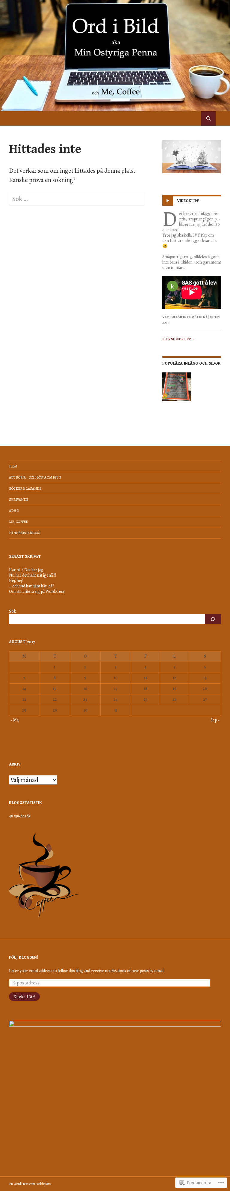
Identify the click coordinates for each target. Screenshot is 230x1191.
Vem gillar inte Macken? (184, 317)
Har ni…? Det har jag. (26, 570)
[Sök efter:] (76, 199)
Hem (13, 466)
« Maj (14, 720)
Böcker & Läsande (25, 488)
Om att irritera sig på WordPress (37, 591)
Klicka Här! (24, 996)
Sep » (215, 720)
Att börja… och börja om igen (35, 477)
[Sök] (213, 619)
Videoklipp (188, 200)
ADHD (14, 510)
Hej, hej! (16, 581)
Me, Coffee (18, 521)
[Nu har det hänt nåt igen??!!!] (176, 386)
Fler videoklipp (178, 339)
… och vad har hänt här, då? (31, 586)
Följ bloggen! (23, 957)
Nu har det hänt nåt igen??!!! (32, 575)
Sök (12, 611)
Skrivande (18, 499)
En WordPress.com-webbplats (30, 1183)
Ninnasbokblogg (24, 532)
